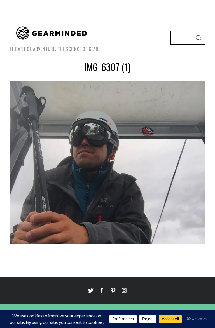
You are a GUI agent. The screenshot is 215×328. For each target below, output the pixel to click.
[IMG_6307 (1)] (107, 242)
